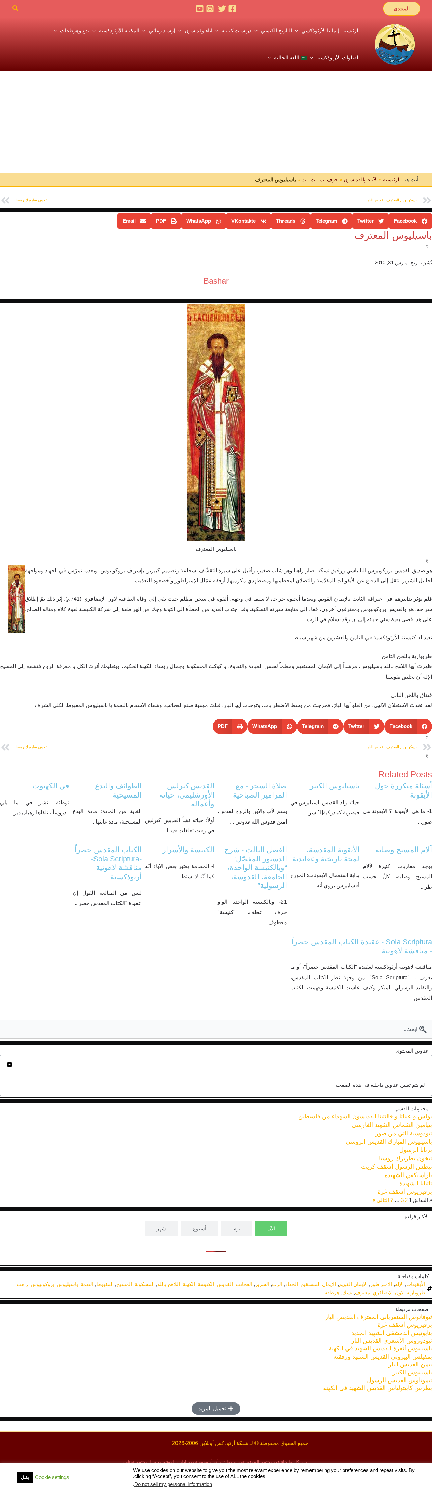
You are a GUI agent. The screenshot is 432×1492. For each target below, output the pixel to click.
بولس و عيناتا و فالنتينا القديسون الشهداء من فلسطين (365, 1116)
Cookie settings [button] (52, 1477)
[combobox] (216, 1029)
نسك (347, 1292)
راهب (22, 1284)
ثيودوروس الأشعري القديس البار (391, 1340)
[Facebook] (232, 9)
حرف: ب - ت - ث (319, 179)
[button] (401, 9)
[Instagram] (210, 9)
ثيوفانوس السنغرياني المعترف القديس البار (378, 1317)
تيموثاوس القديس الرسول (399, 1380)
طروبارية (416, 1292)
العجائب (244, 1284)
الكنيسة (206, 1284)
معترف (362, 1292)
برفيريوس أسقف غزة (405, 1191)
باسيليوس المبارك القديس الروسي (389, 1141)
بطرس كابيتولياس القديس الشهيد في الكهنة (377, 1388)
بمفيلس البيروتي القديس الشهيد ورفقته (382, 1356)
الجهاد (291, 1284)
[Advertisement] (216, 122)
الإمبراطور (381, 1284)
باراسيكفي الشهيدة (408, 1175)
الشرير (262, 1284)
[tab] (271, 1228)
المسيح (124, 1284)
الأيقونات (415, 1284)
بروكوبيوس (42, 1284)
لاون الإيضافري (388, 1292)
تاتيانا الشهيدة (415, 1183)
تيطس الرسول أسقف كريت (396, 1166)
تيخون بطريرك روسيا (405, 1158)
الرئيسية (392, 179)
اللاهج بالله (168, 1284)
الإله (399, 1284)
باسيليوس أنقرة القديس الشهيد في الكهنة (380, 1348)
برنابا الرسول (415, 1149)
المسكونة (145, 1284)
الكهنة (189, 1284)
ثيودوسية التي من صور (403, 1133)
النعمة (87, 1284)
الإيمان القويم (353, 1284)
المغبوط (105, 1284)
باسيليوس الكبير (412, 1372)
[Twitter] (222, 9)
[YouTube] (200, 9)
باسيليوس (67, 1284)
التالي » (381, 1200)
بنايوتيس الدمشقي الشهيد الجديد (391, 1333)
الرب (277, 1284)
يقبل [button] (25, 1477)
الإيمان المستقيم (318, 1284)
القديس (225, 1284)
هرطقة (332, 1292)
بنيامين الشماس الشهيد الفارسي (392, 1124)
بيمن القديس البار (410, 1364)
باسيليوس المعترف (393, 235)
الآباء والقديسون (361, 179)
